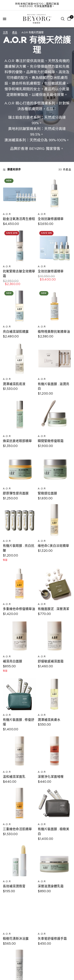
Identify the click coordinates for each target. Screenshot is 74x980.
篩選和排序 (14, 169)
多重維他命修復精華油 (19, 609)
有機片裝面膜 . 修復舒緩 (18, 722)
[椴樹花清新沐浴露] (19, 913)
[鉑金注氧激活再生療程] (19, 193)
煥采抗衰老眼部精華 (17, 441)
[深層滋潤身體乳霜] (54, 860)
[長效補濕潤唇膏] (19, 860)
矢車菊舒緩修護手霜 (52, 938)
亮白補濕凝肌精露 (16, 331)
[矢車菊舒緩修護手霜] (54, 913)
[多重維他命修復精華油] (19, 583)
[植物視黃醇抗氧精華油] (54, 306)
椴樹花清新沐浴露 (16, 938)
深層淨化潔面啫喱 (51, 776)
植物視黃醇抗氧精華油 (54, 331)
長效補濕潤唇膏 (14, 886)
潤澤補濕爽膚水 (49, 719)
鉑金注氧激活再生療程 (19, 219)
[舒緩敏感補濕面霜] (54, 636)
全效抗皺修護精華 (51, 219)
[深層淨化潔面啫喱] (54, 751)
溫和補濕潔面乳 (14, 776)
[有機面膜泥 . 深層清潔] (54, 583)
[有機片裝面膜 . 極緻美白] (54, 804)
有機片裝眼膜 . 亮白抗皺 (18, 548)
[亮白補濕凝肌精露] (19, 306)
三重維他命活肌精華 (17, 829)
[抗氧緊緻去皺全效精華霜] (19, 246)
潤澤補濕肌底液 (14, 384)
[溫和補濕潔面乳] (19, 751)
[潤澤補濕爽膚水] (54, 694)
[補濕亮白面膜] (19, 636)
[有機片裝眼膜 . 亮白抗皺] (19, 520)
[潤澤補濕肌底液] (19, 358)
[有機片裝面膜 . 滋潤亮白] (54, 358)
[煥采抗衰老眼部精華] (19, 415)
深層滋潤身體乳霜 (51, 886)
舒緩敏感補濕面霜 (51, 661)
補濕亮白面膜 (12, 661)
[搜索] (63, 18)
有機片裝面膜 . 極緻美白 (53, 831)
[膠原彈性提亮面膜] (19, 468)
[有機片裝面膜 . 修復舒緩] (19, 694)
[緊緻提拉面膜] (54, 468)
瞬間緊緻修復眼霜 (51, 441)
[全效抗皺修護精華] (54, 193)
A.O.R (7, 214)
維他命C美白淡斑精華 (53, 545)
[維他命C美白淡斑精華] (54, 520)
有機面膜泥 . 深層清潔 (53, 609)
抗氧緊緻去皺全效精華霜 (19, 274)
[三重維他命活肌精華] (19, 804)
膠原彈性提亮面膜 (16, 493)
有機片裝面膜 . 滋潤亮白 (53, 386)
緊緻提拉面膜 (47, 493)
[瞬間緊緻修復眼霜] (54, 415)
